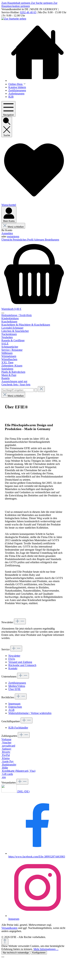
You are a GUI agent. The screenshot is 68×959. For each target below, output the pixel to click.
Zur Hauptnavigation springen (29, 4)
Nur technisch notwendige (16, 952)
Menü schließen (16, 227)
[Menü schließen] (2, 313)
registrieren (13, 236)
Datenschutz (15, 706)
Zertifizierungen (17, 682)
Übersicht (7, 239)
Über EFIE (14, 689)
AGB (11, 709)
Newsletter (14, 655)
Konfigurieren (39, 952)
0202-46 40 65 (28, 12)
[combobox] (17, 390)
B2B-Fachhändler (18, 727)
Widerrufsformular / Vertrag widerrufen (29, 713)
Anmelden (7, 233)
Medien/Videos (16, 685)
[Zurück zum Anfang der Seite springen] (4, 941)
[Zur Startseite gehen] (13, 18)
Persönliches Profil (23, 239)
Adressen (39, 239)
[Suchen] (35, 390)
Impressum (14, 703)
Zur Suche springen (42, 2)
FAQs (11, 658)
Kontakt (12, 668)
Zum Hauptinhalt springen (16, 2)
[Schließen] (2, 956)
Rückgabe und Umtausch (22, 665)
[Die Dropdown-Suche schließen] (41, 389)
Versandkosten (9, 927)
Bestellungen (52, 239)
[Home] (37, 52)
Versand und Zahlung (20, 662)
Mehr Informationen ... (45, 949)
